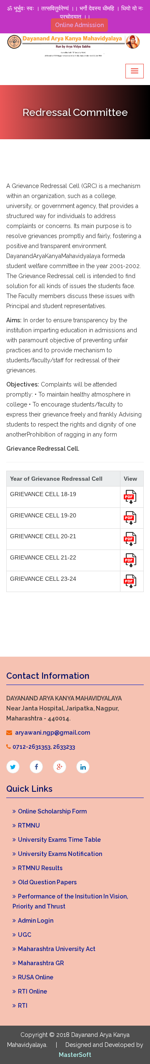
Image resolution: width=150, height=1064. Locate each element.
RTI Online (32, 991)
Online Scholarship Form (52, 811)
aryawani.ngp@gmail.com (52, 732)
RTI (23, 1005)
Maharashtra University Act (56, 949)
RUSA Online (35, 977)
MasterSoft (75, 1054)
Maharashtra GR (41, 963)
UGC (24, 934)
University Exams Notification (60, 854)
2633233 (64, 746)
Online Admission (79, 25)
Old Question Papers (47, 882)
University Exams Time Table (59, 839)
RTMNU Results (40, 868)
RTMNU (29, 825)
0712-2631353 (31, 746)
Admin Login (35, 920)
